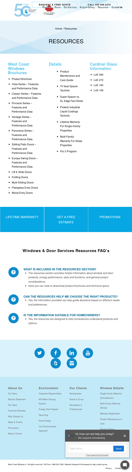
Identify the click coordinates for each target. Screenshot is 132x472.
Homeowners (76, 393)
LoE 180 (98, 85)
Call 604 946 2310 (99, 4)
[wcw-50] (33, 10)
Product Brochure (22, 79)
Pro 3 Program (68, 151)
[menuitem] (55, 5)
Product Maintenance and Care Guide (70, 76)
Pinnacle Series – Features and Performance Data (22, 107)
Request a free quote (55, 4)
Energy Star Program (48, 409)
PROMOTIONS (110, 217)
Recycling (43, 414)
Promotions (13, 427)
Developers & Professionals (76, 407)
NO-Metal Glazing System (47, 401)
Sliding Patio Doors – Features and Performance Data (24, 148)
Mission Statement (17, 399)
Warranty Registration (110, 413)
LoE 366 (98, 74)
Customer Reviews (17, 410)
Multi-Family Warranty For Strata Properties (71, 141)
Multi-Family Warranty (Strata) (110, 405)
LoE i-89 (98, 90)
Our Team (12, 404)
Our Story (12, 393)
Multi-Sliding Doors (23, 182)
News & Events (15, 422)
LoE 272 (98, 80)
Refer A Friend (15, 433)
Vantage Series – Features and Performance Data (22, 121)
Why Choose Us (15, 416)
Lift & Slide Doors (22, 172)
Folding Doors (20, 177)
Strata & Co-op (76, 399)
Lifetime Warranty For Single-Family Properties (70, 126)
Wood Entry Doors (22, 193)
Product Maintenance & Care (111, 421)
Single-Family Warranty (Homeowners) (111, 395)
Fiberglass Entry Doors (25, 187)
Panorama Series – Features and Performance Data (23, 135)
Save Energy (45, 420)
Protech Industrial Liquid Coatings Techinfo (70, 111)
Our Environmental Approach (47, 428)
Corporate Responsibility (50, 393)
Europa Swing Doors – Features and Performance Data (25, 162)
